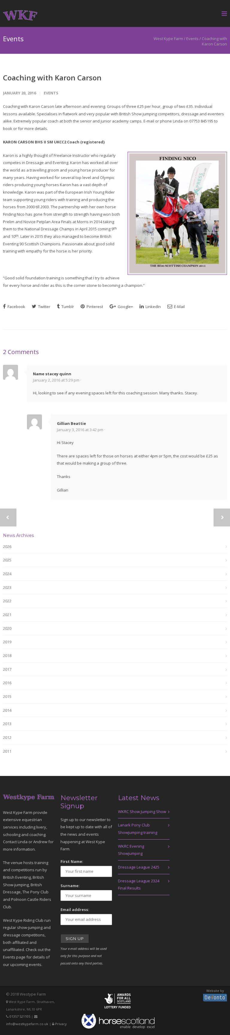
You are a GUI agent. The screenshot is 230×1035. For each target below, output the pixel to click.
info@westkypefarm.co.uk (27, 1024)
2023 (7, 587)
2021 (7, 614)
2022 (7, 601)
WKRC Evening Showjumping (131, 849)
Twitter (43, 306)
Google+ (125, 306)
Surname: (70, 885)
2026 (7, 546)
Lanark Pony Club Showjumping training (137, 828)
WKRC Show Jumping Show (142, 811)
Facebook (16, 306)
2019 (7, 641)
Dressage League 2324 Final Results (138, 884)
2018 (7, 655)
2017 (7, 669)
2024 (7, 573)
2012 (7, 737)
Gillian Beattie (71, 423)
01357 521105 (20, 1016)
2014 (7, 710)
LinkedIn (153, 306)
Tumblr (67, 306)
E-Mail (179, 306)
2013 (7, 723)
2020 (7, 628)
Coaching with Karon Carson (52, 77)
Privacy (61, 1024)
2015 (7, 696)
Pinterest (94, 306)
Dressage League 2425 (138, 867)
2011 (7, 751)
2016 (7, 682)
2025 (7, 560)
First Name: (71, 861)
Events (192, 38)
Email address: (74, 909)
